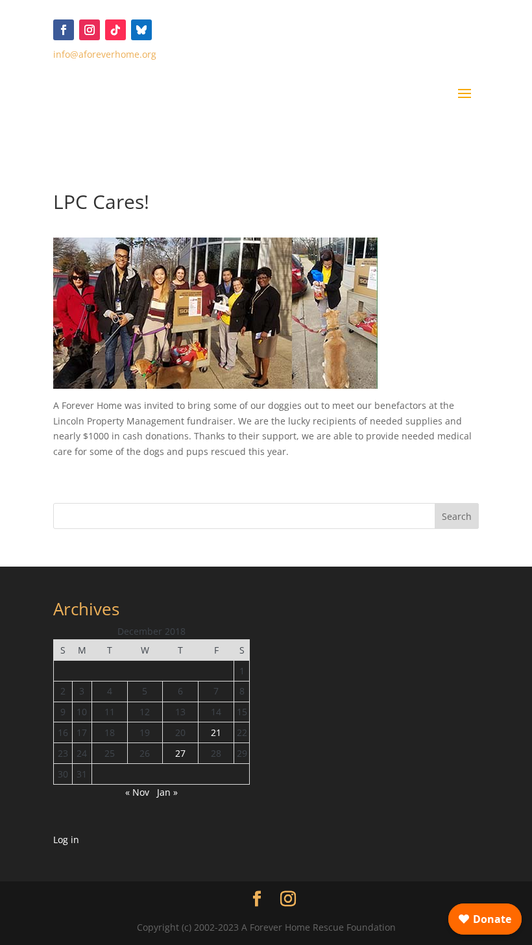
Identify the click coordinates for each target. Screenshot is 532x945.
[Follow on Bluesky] (141, 29)
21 (216, 732)
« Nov (137, 792)
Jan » (167, 792)
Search (457, 516)
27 (180, 753)
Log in (66, 839)
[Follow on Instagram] (89, 29)
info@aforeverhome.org (104, 54)
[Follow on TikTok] (115, 29)
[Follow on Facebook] (63, 29)
